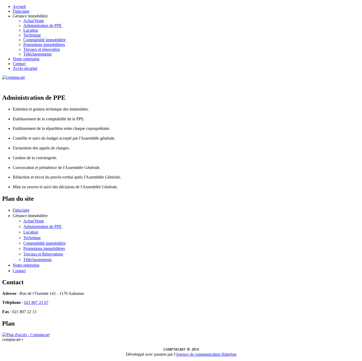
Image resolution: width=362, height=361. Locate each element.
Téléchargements (37, 54)
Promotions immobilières (44, 44)
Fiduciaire (21, 11)
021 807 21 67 (36, 302)
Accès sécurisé (25, 68)
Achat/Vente (33, 21)
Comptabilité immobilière (44, 40)
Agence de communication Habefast (206, 354)
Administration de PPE (42, 25)
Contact (19, 63)
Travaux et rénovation (41, 49)
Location (30, 30)
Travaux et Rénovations (43, 254)
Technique (32, 35)
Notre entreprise (26, 59)
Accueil (19, 6)
